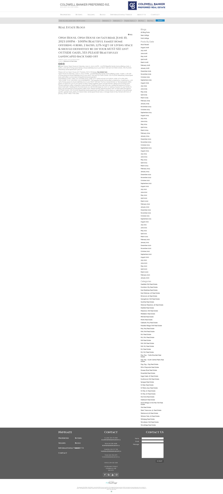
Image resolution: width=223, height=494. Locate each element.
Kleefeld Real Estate (147, 308)
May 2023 (144, 160)
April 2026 (144, 59)
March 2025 (144, 98)
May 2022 (144, 195)
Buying (78, 438)
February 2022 (145, 204)
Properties (63, 438)
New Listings (145, 35)
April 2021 (144, 233)
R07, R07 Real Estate (147, 337)
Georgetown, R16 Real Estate (150, 299)
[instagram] (117, 475)
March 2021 (144, 236)
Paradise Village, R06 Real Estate (151, 325)
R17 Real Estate (146, 349)
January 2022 (145, 207)
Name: (137, 438)
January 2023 (145, 171)
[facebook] (105, 475)
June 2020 (144, 263)
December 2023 (146, 139)
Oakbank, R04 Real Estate (149, 322)
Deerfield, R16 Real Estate (149, 284)
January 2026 (145, 68)
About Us (79, 448)
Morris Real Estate (146, 320)
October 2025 (145, 77)
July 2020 (144, 260)
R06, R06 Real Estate (147, 331)
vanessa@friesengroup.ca (111, 451)
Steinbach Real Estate (148, 400)
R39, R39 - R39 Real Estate (149, 364)
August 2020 (145, 257)
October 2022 (145, 180)
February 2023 (145, 168)
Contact (155, 14)
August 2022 (145, 186)
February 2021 (145, 239)
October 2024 (145, 109)
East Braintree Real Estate (149, 290)
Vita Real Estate (146, 407)
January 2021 (145, 242)
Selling (62, 443)
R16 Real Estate (146, 340)
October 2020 (145, 251)
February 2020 (145, 275)
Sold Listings (145, 38)
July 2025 (144, 86)
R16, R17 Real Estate (147, 346)
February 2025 (145, 101)
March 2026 (144, 62)
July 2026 (144, 50)
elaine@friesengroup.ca (111, 440)
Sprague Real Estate (147, 382)
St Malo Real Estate (147, 385)
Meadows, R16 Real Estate (149, 311)
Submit (160, 461)
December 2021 (146, 210)
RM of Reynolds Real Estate (150, 367)
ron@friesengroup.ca (111, 445)
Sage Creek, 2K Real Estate (149, 376)
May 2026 (144, 56)
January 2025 (145, 103)
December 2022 (146, 174)
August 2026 (145, 47)
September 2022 (146, 183)
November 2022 (146, 177)
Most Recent (145, 44)
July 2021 (144, 225)
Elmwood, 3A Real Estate (149, 296)
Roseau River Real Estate (149, 370)
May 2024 (144, 124)
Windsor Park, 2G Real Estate (150, 416)
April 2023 (144, 163)
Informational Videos (66, 448)
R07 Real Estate (146, 334)
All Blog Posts (145, 32)
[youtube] (113, 475)
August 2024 (145, 115)
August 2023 (145, 151)
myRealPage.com (111, 483)
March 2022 (144, 201)
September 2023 (146, 148)
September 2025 (146, 80)
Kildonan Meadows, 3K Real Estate (152, 305)
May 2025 (144, 92)
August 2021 (145, 222)
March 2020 (144, 272)
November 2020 (146, 248)
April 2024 (144, 127)
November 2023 (146, 142)
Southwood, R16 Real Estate (150, 379)
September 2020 (146, 254)
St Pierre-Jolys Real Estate (149, 388)
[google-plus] (109, 475)
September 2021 (146, 219)
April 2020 (144, 269)
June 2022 (144, 192)
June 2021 (144, 228)
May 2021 (144, 230)
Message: (136, 444)
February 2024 (145, 133)
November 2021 (146, 213)
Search (160, 20)
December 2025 (146, 71)
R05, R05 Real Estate (147, 328)
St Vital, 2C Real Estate (148, 391)
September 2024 (146, 112)
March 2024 (144, 130)
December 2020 (146, 245)
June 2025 (144, 89)
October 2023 (145, 145)
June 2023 (144, 157)
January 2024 (145, 136)
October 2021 (145, 216)
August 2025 (145, 83)
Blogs (102, 14)
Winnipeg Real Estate (148, 419)
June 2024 (144, 121)
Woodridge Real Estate (148, 425)
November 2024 (146, 106)
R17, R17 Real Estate (147, 352)
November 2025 (146, 74)
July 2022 (144, 189)
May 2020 (144, 266)
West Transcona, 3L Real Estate (151, 410)
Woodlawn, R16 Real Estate (150, 422)
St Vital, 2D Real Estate (148, 394)
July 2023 (144, 154)
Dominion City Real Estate (149, 287)
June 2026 (144, 53)
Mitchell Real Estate (147, 317)
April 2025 (144, 95)
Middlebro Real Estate (148, 314)
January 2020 (145, 278)
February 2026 (145, 65)
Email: (137, 441)
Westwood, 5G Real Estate (70, 61)
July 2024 (144, 118)
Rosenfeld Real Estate (148, 373)
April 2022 (144, 198)
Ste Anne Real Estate (147, 397)
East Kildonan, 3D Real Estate (150, 293)
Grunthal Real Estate (147, 302)
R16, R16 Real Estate (147, 343)
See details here (102, 72)
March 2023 (144, 166)
